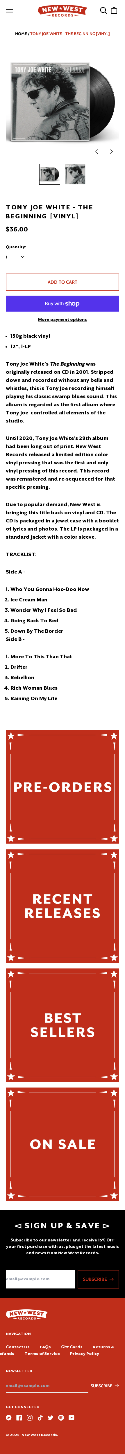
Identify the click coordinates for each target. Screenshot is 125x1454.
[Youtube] (71, 1418)
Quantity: (16, 247)
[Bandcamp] (9, 1418)
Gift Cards (72, 1347)
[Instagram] (30, 1418)
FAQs (45, 1347)
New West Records (39, 1435)
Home (21, 33)
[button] (103, 10)
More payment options (62, 319)
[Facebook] (19, 1418)
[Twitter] (50, 1418)
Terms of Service (42, 1353)
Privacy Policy (84, 1353)
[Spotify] (61, 1418)
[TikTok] (40, 1418)
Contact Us (18, 1347)
